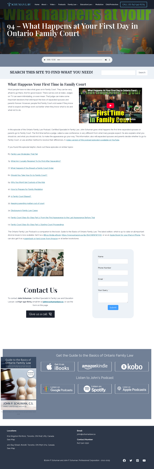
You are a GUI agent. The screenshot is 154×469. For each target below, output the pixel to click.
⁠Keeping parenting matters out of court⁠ (27, 203)
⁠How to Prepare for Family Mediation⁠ (27, 189)
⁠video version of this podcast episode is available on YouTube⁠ (93, 140)
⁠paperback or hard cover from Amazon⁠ (41, 238)
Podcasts (62, 4)
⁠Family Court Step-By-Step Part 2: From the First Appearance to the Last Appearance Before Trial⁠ (53, 217)
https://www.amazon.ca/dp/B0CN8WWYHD (82, 235)
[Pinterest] (137, 460)
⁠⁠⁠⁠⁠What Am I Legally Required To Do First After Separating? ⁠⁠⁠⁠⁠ (36, 161)
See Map (11, 448)
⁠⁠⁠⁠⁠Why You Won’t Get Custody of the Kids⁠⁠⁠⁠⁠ (28, 182)
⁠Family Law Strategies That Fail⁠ (24, 154)
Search (142, 72)
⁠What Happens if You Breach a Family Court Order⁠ (32, 168)
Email (100, 279)
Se (8, 439)
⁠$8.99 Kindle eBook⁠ (52, 235)
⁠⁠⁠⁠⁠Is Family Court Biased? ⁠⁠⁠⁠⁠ (21, 196)
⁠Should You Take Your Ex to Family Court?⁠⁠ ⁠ (29, 175)
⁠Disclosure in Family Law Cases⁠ (24, 210)
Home (37, 4)
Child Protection (112, 4)
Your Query (103, 290)
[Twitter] (131, 460)
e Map (12, 439)
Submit (113, 307)
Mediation (99, 4)
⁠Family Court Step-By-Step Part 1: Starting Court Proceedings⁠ (37, 224)
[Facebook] (124, 460)
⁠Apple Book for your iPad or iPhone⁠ (125, 235)
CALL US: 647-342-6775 (133, 4)
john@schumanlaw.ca (53, 302)
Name (100, 256)
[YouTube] (144, 460)
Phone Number (104, 268)
